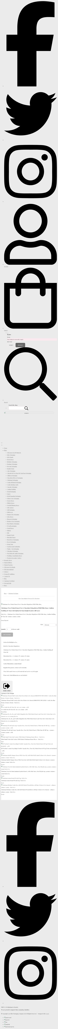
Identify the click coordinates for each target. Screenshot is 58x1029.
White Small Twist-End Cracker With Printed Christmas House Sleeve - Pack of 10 (22, 739)
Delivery (6, 572)
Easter (8, 494)
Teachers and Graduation (13, 546)
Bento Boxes (10, 459)
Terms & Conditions (9, 574)
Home (5, 448)
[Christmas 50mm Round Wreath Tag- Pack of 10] (14, 778)
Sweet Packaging (11, 542)
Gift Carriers (10, 507)
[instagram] (30, 201)
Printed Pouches (8, 565)
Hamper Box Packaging (13, 514)
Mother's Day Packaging (13, 521)
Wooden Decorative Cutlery (14, 558)
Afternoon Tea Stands (9, 567)
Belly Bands (10, 457)
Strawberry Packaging (13, 539)
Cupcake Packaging (12, 487)
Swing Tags (10, 544)
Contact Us (7, 576)
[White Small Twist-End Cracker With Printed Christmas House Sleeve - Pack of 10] (22, 737)
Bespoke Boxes (8, 560)
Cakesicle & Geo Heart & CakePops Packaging (19, 473)
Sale (8, 533)
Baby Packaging (11, 455)
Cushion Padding (11, 489)
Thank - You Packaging (13, 549)
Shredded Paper (11, 537)
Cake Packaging (11, 471)
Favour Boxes (10, 501)
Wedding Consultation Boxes (14, 556)
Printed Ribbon (8, 562)
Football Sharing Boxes (13, 505)
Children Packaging (12, 475)
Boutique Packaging (12, 464)
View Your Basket (23, 598)
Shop (5, 450)
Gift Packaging (10, 510)
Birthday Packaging (12, 462)
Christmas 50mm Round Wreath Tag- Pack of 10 (13, 780)
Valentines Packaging (12, 551)
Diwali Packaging (11, 491)
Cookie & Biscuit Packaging (14, 482)
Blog (5, 578)
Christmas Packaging (12, 480)
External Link (7, 583)
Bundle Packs (10, 468)
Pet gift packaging (11, 526)
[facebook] (30, 86)
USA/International (8, 569)
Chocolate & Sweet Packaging (15, 478)
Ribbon (9, 530)
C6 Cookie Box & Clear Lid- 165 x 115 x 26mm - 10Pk (14, 709)
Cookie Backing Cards (12, 485)
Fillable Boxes (10, 503)
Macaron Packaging (12, 519)
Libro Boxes (10, 517)
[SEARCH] (26, 408)
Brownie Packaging (12, 466)
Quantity (3, 629)
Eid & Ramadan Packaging (14, 496)
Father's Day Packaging (13, 498)
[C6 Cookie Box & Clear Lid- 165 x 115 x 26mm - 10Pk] (15, 707)
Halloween (10, 512)
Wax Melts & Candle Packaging (15, 553)
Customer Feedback (9, 581)
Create (47, 1013)
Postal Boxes (10, 528)
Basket (11, 345)
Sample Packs (10, 535)
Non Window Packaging (13, 523)
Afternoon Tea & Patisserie (14, 452)
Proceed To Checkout (33, 598)
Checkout (20, 345)
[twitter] (30, 140)
